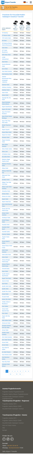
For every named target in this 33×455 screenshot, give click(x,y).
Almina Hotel (5, 193)
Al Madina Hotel (6, 154)
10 (10, 374)
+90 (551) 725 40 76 (12, 445)
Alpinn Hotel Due (6, 201)
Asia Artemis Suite (7, 354)
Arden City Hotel (6, 299)
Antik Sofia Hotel (6, 254)
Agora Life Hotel (6, 109)
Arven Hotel (5, 345)
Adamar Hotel (5, 84)
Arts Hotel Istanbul (7, 337)
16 (20, 374)
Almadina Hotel (6, 191)
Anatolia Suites (6, 231)
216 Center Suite (6, 38)
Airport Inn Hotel (6, 134)
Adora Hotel (5, 95)
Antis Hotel (5, 257)
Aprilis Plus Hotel (6, 291)
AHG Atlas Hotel (6, 54)
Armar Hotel (5, 330)
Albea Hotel (5, 168)
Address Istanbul (6, 87)
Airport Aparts (6, 129)
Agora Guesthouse (7, 106)
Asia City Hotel (6, 361)
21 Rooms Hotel (6, 35)
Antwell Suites (6, 268)
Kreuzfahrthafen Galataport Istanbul (13, 409)
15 (16, 374)
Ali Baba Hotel (5, 179)
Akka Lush (5, 151)
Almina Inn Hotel (6, 196)
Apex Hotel (5, 271)
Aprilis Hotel (5, 288)
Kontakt (4, 430)
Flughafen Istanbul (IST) (9, 404)
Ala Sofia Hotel (6, 156)
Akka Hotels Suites (7, 149)
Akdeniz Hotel (5, 137)
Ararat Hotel (5, 294)
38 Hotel (4, 40)
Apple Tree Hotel (6, 278)
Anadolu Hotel (5, 224)
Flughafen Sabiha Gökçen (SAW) (11, 406)
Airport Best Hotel (6, 132)
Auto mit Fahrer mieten (9, 425)
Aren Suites (5, 306)
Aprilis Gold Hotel (6, 286)
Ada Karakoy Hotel (7, 74)
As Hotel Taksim (6, 352)
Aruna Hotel (5, 342)
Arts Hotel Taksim (6, 339)
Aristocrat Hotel (6, 323)
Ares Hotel (5, 313)
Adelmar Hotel (5, 90)
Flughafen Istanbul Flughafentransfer (13, 392)
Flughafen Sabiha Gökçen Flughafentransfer (15, 394)
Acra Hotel (5, 68)
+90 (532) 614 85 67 (14, 447)
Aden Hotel (5, 92)
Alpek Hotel (5, 199)
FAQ (3, 428)
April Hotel (4, 283)
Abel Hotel (4, 61)
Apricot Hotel (5, 281)
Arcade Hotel (5, 296)
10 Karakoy (5, 32)
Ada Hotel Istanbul (7, 71)
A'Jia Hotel (4, 47)
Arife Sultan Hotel (6, 320)
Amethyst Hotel (6, 217)
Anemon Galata (6, 234)
